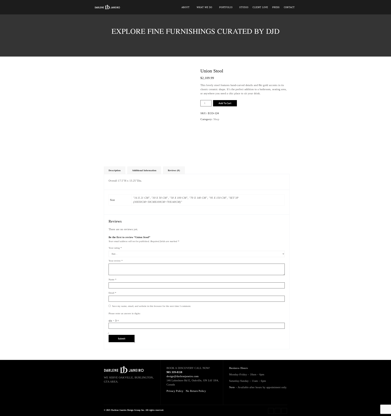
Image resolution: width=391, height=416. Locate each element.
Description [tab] (115, 170)
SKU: (203, 113)
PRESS (276, 7)
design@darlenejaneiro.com (182, 376)
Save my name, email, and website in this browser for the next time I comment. (151, 306)
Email (112, 293)
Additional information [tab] (144, 170)
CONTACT (289, 7)
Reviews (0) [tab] (174, 170)
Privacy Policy (174, 390)
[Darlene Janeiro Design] (107, 7)
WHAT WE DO (204, 7)
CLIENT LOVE (260, 7)
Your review (116, 261)
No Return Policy (196, 390)
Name (112, 279)
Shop (216, 119)
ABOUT (185, 7)
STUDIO (243, 7)
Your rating (115, 248)
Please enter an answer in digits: (125, 313)
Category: (206, 119)
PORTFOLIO (225, 7)
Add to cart (225, 103)
